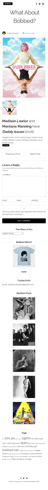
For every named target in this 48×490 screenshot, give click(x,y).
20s (7, 438)
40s (17, 439)
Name (5, 200)
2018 (17, 137)
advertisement (13, 446)
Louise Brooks (36, 453)
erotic (9, 454)
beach (23, 446)
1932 (33, 443)
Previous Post (13, 154)
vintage (28, 459)
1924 (32, 439)
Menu (8, 3)
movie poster (23, 456)
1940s (43, 443)
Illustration (25, 454)
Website (35, 200)
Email (19, 200)
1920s (26, 438)
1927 (4, 443)
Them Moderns (18, 459)
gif (12, 454)
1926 (41, 439)
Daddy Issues (25, 137)
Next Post (35, 154)
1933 (36, 443)
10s (3, 439)
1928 (9, 443)
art (19, 446)
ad (7, 446)
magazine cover (14, 456)
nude (29, 456)
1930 (18, 443)
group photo (17, 454)
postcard (39, 456)
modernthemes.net (32, 481)
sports (9, 459)
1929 (13, 443)
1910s (20, 439)
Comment (7, 175)
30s (12, 438)
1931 (29, 443)
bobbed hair (10, 450)
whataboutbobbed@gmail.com (20, 285)
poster (11, 143)
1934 (40, 443)
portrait (33, 456)
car (27, 450)
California (22, 450)
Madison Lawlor (14, 140)
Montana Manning (29, 140)
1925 (36, 439)
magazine (5, 456)
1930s (24, 442)
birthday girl (31, 446)
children (31, 450)
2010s (11, 137)
